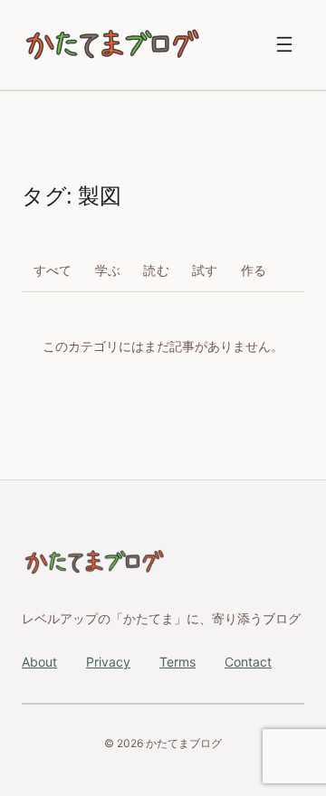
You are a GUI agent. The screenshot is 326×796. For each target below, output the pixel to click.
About (39, 661)
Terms (177, 661)
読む (156, 270)
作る (254, 270)
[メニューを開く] (284, 44)
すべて (53, 270)
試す (205, 270)
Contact (248, 661)
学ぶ (108, 270)
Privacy (108, 661)
